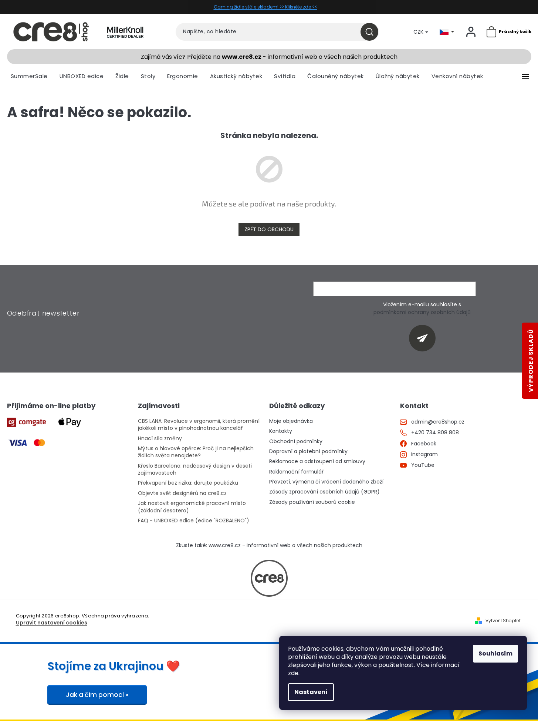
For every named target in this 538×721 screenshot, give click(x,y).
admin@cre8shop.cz (437, 421)
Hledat (372, 32)
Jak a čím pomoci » (97, 694)
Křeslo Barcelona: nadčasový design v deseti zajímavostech (195, 469)
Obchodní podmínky (295, 441)
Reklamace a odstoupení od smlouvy (317, 461)
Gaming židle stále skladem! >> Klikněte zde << (265, 7)
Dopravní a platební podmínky (308, 451)
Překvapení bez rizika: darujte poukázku (188, 482)
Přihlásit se (425, 338)
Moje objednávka (291, 421)
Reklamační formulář (296, 471)
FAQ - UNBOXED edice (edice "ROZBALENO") (193, 520)
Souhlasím (495, 653)
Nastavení (311, 692)
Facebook (423, 443)
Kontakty (280, 431)
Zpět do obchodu (269, 229)
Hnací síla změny (160, 438)
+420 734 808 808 (435, 432)
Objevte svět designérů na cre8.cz (182, 493)
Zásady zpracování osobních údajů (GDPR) (324, 491)
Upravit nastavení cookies (51, 622)
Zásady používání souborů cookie (312, 502)
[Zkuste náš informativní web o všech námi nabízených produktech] (269, 578)
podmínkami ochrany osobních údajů (422, 312)
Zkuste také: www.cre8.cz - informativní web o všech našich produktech (269, 545)
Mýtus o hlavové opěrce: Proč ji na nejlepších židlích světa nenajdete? (196, 452)
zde (293, 673)
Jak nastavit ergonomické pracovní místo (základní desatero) (192, 507)
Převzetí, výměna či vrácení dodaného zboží (326, 481)
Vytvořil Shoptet (503, 621)
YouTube (422, 465)
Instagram (424, 454)
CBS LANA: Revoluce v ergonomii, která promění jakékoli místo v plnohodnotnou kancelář (199, 425)
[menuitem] (29, 76)
